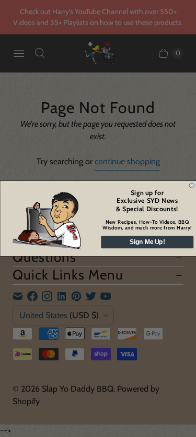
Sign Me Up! (147, 241)
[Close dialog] (191, 185)
